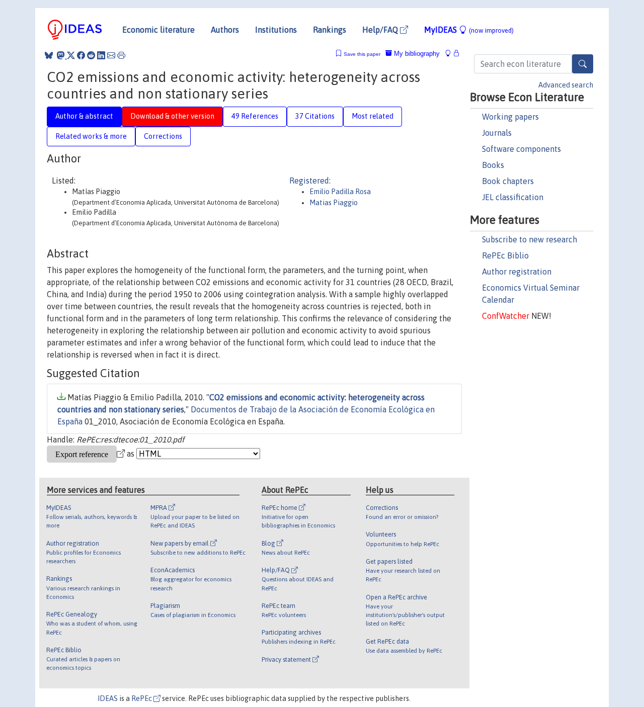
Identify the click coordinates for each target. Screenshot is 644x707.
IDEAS (108, 698)
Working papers (510, 116)
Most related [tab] (372, 116)
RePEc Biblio (505, 255)
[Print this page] (121, 55)
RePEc (142, 698)
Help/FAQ (381, 29)
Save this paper (362, 54)
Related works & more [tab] (91, 136)
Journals (497, 132)
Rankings (329, 29)
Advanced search (565, 85)
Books (493, 164)
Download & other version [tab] (172, 116)
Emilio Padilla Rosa (340, 192)
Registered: (310, 180)
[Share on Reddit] (91, 55)
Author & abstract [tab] (84, 116)
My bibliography (416, 53)
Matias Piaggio (333, 203)
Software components (521, 148)
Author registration (516, 271)
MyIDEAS (469, 29)
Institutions (276, 29)
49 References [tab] (254, 116)
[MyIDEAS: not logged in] (451, 53)
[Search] (582, 63)
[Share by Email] (111, 55)
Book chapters (508, 181)
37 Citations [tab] (315, 116)
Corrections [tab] (163, 136)
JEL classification (512, 197)
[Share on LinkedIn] (101, 55)
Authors (225, 29)
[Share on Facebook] (81, 55)
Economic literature (158, 29)
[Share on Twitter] (71, 55)
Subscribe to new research (529, 239)
